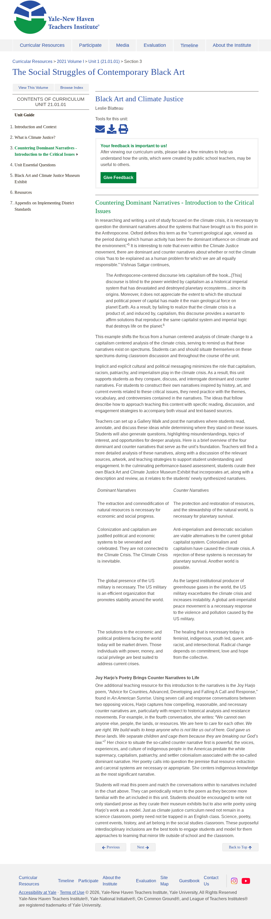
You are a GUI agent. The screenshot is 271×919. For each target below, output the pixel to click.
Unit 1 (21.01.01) (104, 61)
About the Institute (232, 45)
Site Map (164, 880)
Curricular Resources (42, 45)
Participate (90, 45)
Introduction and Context (35, 127)
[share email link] (100, 129)
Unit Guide (24, 115)
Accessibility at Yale (37, 892)
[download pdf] (111, 129)
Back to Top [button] (238, 847)
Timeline (189, 45)
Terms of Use (72, 892)
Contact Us (211, 880)
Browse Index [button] (71, 87)
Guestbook (189, 881)
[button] (241, 910)
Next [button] (141, 847)
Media (122, 45)
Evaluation (155, 45)
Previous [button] (113, 847)
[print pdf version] (123, 129)
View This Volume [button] (33, 87)
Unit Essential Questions (35, 165)
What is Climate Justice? (35, 137)
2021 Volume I (70, 61)
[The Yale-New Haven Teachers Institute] (93, 17)
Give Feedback (118, 177)
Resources (23, 192)
